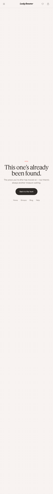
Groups (24, 200)
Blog (31, 200)
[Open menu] (3, 3)
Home (15, 200)
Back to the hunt (26, 191)
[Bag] (48, 3)
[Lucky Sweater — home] (26, 4)
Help (38, 200)
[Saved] (42, 3)
